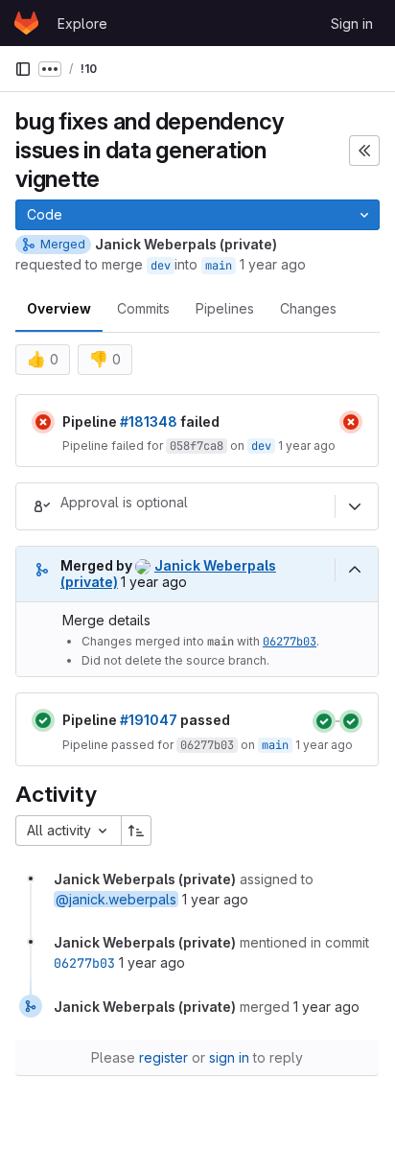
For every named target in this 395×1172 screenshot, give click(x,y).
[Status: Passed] (43, 720)
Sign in (352, 23)
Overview (59, 308)
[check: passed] (324, 721)
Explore (82, 23)
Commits (143, 308)
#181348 (148, 421)
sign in (229, 1057)
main (218, 265)
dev (161, 265)
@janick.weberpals (116, 899)
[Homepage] (26, 23)
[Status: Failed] (43, 422)
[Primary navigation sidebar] (23, 69)
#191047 (148, 720)
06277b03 (289, 641)
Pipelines (225, 308)
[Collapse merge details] (354, 569)
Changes (308, 308)
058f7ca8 (196, 446)
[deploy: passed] (350, 721)
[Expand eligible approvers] (354, 506)
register (163, 1057)
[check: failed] (350, 422)
